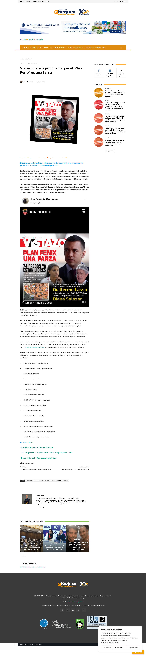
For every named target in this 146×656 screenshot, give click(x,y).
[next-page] (24, 555)
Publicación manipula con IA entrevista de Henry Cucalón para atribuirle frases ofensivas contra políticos (115, 106)
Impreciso (108, 88)
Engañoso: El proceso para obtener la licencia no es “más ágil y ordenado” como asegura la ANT (115, 131)
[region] (120, 639)
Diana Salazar (39, 480)
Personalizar (107, 648)
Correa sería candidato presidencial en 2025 (74, 469)
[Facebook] (115, 1)
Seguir (110, 69)
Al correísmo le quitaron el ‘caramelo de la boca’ (37, 447)
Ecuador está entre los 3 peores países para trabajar (39, 458)
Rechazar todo (119, 648)
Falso (31, 59)
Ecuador (47, 480)
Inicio (21, 59)
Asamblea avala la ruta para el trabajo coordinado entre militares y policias (31, 547)
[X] (125, 1)
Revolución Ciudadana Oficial (34, 347)
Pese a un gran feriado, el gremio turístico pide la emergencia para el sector (46, 453)
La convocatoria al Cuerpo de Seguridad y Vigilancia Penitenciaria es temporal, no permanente (115, 119)
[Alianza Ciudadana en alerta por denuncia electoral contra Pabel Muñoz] (54, 538)
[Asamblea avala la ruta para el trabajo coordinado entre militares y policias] (31, 538)
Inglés (24, 39)
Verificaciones (31, 64)
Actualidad (31, 543)
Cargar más (109, 151)
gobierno (59, 480)
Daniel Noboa (29, 480)
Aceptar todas (133, 648)
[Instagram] (118, 1)
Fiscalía (53, 480)
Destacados (77, 539)
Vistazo (66, 480)
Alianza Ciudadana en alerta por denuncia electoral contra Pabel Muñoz (54, 547)
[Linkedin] (120, 1)
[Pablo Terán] (21, 82)
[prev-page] (21, 555)
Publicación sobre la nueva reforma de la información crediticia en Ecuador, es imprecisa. (114, 93)
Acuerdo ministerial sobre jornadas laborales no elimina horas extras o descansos (114, 143)
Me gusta (99, 69)
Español (30, 39)
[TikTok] (122, 1)
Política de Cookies (113, 643)
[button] (121, 47)
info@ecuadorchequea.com (75, 602)
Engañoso (108, 114)
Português (39, 39)
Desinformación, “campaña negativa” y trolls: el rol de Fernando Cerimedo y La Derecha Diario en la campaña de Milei (78, 545)
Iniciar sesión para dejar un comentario (32, 567)
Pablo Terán (29, 81)
